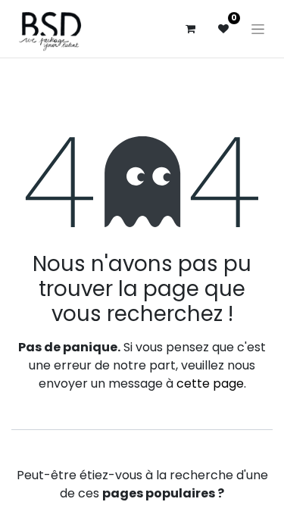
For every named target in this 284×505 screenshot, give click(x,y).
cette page (210, 383)
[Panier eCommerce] (190, 28)
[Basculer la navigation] (258, 29)
